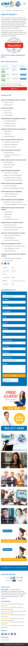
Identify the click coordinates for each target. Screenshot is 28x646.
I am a (4, 294)
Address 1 (5, 323)
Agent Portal (5, 640)
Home (2, 10)
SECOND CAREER (6, 500)
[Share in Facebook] (5, 263)
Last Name (5, 305)
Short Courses (8, 10)
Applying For (5, 352)
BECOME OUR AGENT (7, 519)
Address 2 (5, 328)
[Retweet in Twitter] (8, 263)
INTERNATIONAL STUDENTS (9, 463)
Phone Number (6, 311)
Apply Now (14, 88)
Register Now (23, 69)
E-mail (4, 317)
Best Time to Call (7, 358)
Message (4, 363)
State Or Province (7, 340)
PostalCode (5, 346)
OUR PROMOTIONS (7, 482)
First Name (5, 299)
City (3, 334)
